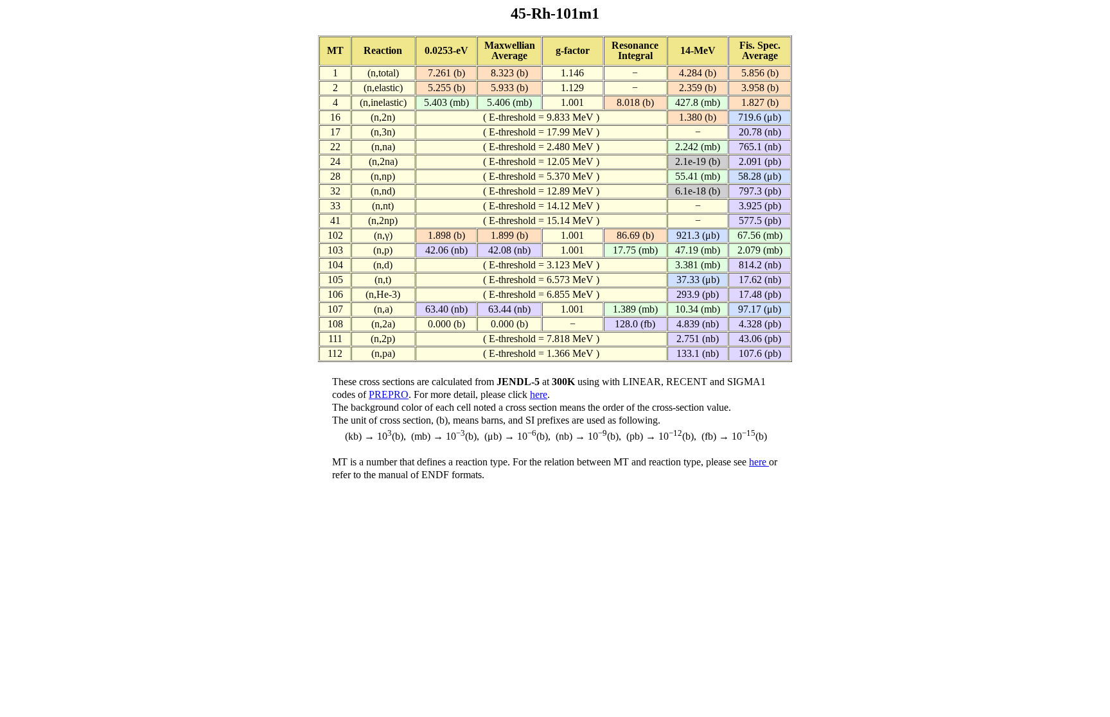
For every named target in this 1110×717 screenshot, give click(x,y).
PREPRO (389, 394)
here (538, 394)
